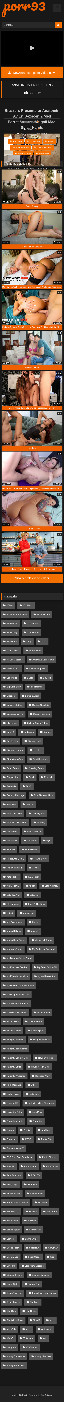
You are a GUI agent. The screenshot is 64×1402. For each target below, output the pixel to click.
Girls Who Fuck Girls (17, 822)
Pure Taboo (52, 1166)
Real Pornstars (14, 1175)
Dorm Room (13, 768)
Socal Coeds (34, 1257)
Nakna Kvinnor (44, 147)
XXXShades (31, 1347)
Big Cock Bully (14, 686)
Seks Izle (42, 1202)
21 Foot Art (12, 623)
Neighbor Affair (42, 1076)
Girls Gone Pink (14, 813)
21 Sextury (12, 632)
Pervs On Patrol (14, 1112)
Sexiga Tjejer (13, 1229)
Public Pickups (49, 1157)
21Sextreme (33, 632)
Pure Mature (30, 1166)
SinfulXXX (53, 1247)
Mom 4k (35, 931)
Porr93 (36, 129)
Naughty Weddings (16, 1076)
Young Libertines (43, 1356)
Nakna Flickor (35, 1021)
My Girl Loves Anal (47, 976)
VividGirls (11, 1329)
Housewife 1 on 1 (15, 858)
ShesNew (34, 1247)
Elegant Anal (13, 777)
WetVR (10, 1338)
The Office (31, 1311)
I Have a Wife (40, 858)
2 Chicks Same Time (17, 614)
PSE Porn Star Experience (19, 1157)
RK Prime (32, 1184)
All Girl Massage (15, 659)
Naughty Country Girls (17, 1058)
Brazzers (17, 141)
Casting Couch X (40, 705)
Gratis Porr (12, 831)
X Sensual (28, 1338)
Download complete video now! (34, 72)
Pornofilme (38, 1121)
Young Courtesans (16, 1356)
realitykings (12, 1184)
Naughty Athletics (41, 1039)
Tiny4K (36, 1320)
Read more (30, 121)
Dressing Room (36, 768)
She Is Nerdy (13, 1247)
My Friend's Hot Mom (17, 976)
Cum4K (10, 732)
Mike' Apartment (15, 922)
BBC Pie (47, 677)
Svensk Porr (34, 1284)
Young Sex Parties (16, 1365)
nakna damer (22, 147)
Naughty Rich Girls (40, 1066)
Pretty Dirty (46, 1139)
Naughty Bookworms (17, 1048)
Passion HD (12, 1103)
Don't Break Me (40, 759)
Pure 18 (10, 1166)
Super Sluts (12, 1284)
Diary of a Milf (34, 741)
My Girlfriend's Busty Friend (20, 985)
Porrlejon (11, 1139)
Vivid (52, 1320)
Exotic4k (48, 777)
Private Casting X (15, 1148)
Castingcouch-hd (15, 714)
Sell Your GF (13, 1211)
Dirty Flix (37, 750)
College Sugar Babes (37, 723)
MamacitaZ (28, 913)
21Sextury (12, 641)
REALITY (35, 1175)
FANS (28, 786)
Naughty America (15, 1039)
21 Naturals (33, 623)
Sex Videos (12, 1220)
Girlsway (41, 822)
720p (43, 641)
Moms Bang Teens (16, 940)
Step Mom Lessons (34, 1266)
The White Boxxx (15, 1320)
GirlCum (30, 804)
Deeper (47, 732)
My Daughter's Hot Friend (19, 958)
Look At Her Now (36, 904)
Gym (48, 840)
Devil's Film (12, 741)
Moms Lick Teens (43, 940)
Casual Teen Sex (41, 714)
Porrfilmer (44, 153)
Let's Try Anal (13, 895)
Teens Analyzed (14, 1293)
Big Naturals (36, 686)
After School (35, 650)
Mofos (35, 922)
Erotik (31, 777)
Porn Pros (37, 1112)
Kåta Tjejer (33, 877)
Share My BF (31, 1239)
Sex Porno (51, 1211)
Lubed (10, 913)
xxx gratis (11, 1347)
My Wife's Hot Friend (17, 1012)
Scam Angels (36, 1193)
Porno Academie (15, 1121)
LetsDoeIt (34, 895)
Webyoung (46, 1329)
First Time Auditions (43, 795)
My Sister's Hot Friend (17, 1003)
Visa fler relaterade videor (32, 578)
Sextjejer (11, 1239)
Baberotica (12, 677)
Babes (30, 677)
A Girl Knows (13, 650)
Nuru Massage (14, 1085)
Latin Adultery (51, 885)
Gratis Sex (12, 840)
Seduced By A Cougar (17, 1202)
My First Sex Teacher (17, 967)
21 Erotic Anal (43, 614)
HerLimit (11, 849)
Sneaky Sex (12, 1257)
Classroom (12, 723)
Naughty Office (14, 1066)
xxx (44, 1338)
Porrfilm (27, 1130)
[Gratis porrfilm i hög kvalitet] (26, 9)
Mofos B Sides (14, 931)
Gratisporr (35, 141)
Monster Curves (14, 949)
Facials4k (11, 786)
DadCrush (29, 732)
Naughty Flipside (46, 1058)
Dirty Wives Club (15, 759)
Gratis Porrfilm (34, 831)
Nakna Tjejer (24, 153)
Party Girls (34, 1094)
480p (28, 641)
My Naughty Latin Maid (18, 994)
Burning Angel (32, 696)
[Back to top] (54, 1393)
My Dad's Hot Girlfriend (43, 949)
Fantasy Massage (15, 795)
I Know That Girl (15, 867)
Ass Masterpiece (37, 668)
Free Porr (11, 804)
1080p (10, 605)
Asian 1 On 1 (13, 668)
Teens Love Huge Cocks (44, 1293)
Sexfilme (31, 1220)
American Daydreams (43, 659)
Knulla (51, 141)
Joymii (35, 867)
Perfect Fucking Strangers (41, 1103)
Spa (52, 1257)
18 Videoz (27, 605)
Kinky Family (13, 885)
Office (34, 1085)
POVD (28, 1139)
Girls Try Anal (38, 813)
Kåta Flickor (12, 877)
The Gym (11, 1311)
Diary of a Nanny (15, 750)
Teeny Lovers (13, 1302)
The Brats (34, 1302)
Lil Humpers (12, 904)
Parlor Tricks (13, 1094)
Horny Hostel (31, 849)
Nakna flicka (13, 1021)
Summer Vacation (40, 1275)
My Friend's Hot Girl (47, 967)
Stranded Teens (14, 1275)
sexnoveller (35, 1229)
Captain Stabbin (14, 705)
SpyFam (11, 1266)
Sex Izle (33, 1211)
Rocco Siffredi (13, 1193)
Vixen (28, 1329)
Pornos (10, 1130)
